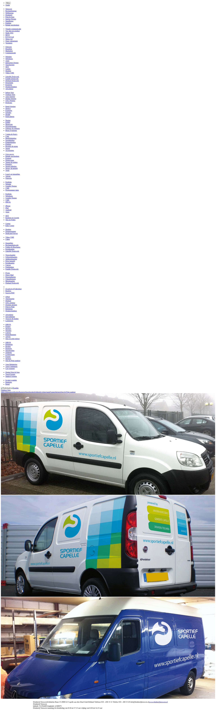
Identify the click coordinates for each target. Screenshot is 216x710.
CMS (7, 188)
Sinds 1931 (9, 33)
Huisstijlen (9, 243)
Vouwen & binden (11, 319)
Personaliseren (10, 277)
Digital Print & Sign (12, 372)
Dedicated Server (11, 233)
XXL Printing (10, 101)
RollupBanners (10, 335)
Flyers (7, 273)
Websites (8, 57)
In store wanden (11, 380)
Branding (8, 49)
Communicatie (10, 53)
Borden (8, 346)
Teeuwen (8, 9)
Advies (7, 176)
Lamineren (9, 321)
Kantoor (8, 158)
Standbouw (9, 21)
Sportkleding (10, 140)
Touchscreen (9, 65)
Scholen (8, 113)
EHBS (7, 122)
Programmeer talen (12, 190)
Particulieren (9, 117)
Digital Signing (10, 99)
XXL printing (10, 303)
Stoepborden (9, 351)
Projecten (8, 103)
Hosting (8, 71)
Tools (7, 170)
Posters (7, 327)
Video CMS (9, 73)
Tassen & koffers (11, 162)
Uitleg (7, 239)
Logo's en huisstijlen (12, 174)
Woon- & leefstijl (11, 168)
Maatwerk (9, 124)
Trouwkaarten (10, 255)
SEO (7, 67)
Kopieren (8, 85)
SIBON (8, 325)
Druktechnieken (11, 87)
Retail (7, 384)
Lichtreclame (10, 355)
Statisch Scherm (11, 376)
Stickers (8, 329)
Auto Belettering (11, 364)
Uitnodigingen (10, 279)
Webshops (9, 59)
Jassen (7, 148)
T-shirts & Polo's (11, 134)
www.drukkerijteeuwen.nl (158, 702)
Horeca (8, 108)
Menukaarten (10, 281)
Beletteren (9, 309)
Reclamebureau (10, 11)
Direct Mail (9, 275)
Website (8, 184)
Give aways (9, 154)
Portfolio (8, 182)
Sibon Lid (8, 39)
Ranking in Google (12, 218)
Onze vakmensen (11, 41)
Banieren (8, 349)
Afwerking (9, 89)
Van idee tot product (12, 31)
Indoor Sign (9, 93)
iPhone (7, 206)
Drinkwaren (9, 160)
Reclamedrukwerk (11, 245)
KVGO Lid (9, 37)
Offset (7, 297)
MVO (7, 35)
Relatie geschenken (12, 25)
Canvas (8, 265)
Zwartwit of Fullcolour (13, 289)
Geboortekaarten (11, 257)
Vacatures (8, 43)
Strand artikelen (11, 166)
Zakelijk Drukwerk (12, 77)
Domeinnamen (10, 231)
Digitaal (8, 301)
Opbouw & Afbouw (12, 128)
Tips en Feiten (10, 220)
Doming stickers (11, 305)
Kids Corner (9, 226)
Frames (8, 357)
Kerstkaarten (9, 249)
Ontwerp (8, 47)
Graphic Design (11, 186)
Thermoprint (9, 299)
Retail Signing (10, 106)
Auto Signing (10, 97)
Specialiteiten (10, 317)
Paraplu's (8, 164)
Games (7, 69)
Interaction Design (11, 63)
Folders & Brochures (12, 247)
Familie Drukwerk (11, 79)
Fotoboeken (9, 267)
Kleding (8, 23)
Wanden (8, 331)
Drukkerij (8, 15)
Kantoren (8, 110)
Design (7, 120)
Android (8, 210)
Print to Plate (10, 307)
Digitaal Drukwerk (12, 81)
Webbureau (9, 13)
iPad (7, 208)
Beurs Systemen (11, 130)
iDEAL (8, 202)
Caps (7, 136)
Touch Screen (10, 374)
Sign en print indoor (12, 339)
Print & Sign (9, 17)
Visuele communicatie (13, 29)
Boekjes (8, 291)
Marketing (9, 51)
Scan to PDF (10, 293)
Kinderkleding (10, 142)
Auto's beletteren (11, 366)
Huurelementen (10, 126)
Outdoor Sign (10, 95)
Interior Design (10, 19)
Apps (7, 61)
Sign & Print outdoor (12, 361)
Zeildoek (8, 353)
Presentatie (9, 83)
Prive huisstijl (10, 261)
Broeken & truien (11, 146)
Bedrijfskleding (10, 138)
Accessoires (9, 150)
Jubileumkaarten (11, 259)
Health (7, 115)
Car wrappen (10, 368)
